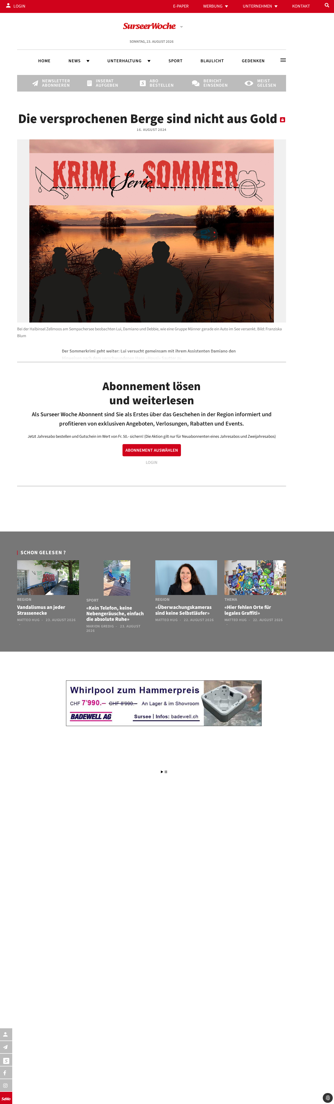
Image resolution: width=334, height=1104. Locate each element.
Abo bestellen (158, 83)
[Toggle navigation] (283, 60)
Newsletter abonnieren (50, 83)
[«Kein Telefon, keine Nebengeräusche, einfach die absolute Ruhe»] (117, 579)
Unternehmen (257, 6)
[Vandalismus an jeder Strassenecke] (48, 579)
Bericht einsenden (211, 83)
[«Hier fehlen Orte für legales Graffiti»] (255, 579)
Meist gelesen (265, 83)
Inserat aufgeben (104, 83)
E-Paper (181, 6)
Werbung (213, 6)
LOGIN (151, 462)
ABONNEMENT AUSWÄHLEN (151, 450)
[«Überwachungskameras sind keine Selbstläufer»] (186, 579)
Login (19, 6)
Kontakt (301, 6)
